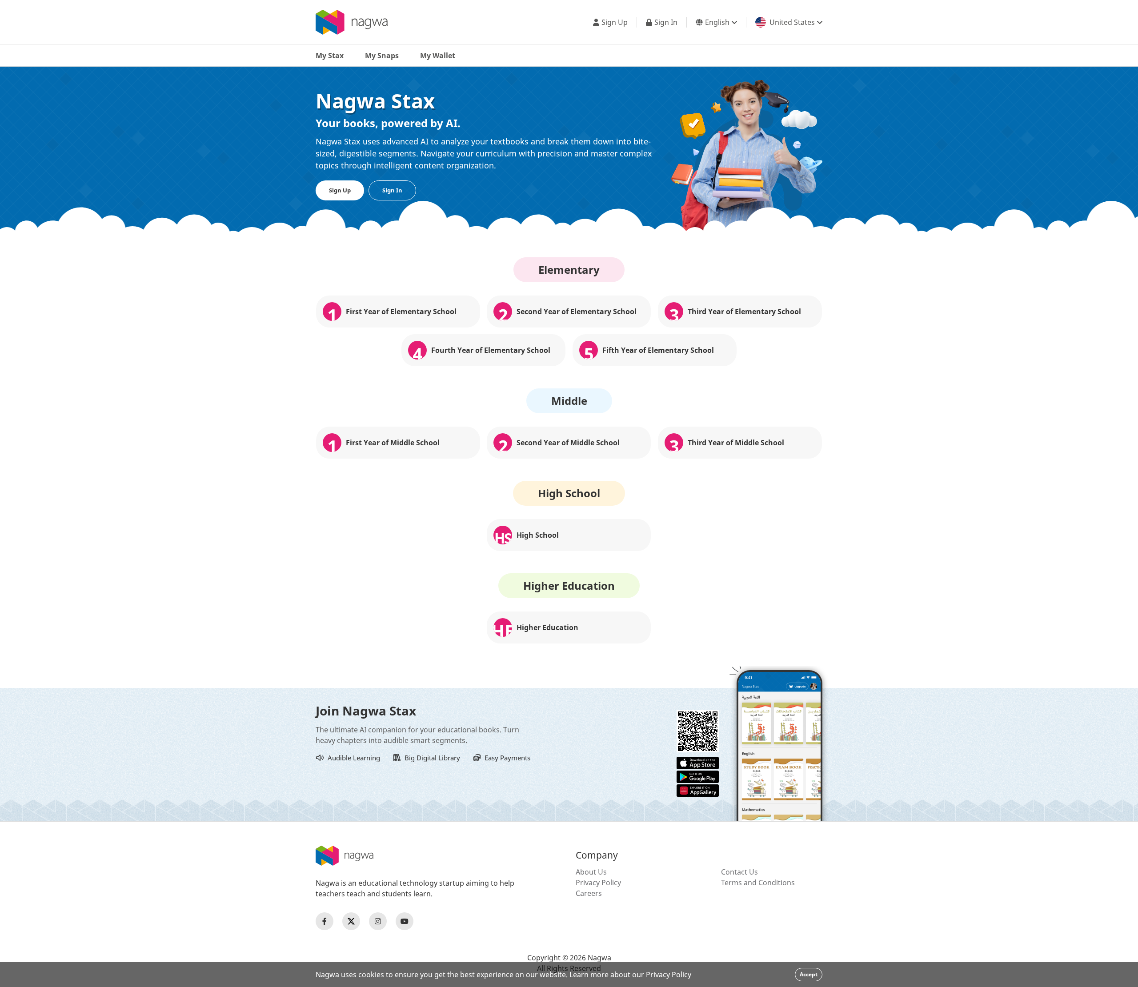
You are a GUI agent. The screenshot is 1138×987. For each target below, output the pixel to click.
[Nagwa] (352, 22)
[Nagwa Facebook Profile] (324, 921)
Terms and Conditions (758, 882)
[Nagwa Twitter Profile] (351, 921)
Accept (808, 974)
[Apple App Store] (698, 762)
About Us (591, 872)
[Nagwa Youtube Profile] (404, 921)
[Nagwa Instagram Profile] (378, 921)
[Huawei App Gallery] (698, 790)
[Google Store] (698, 776)
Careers (589, 893)
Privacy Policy (598, 882)
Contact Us (739, 872)
